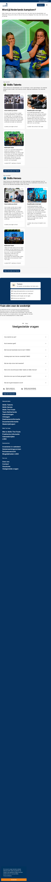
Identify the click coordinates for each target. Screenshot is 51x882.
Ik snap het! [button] (14, 879)
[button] (46, 5)
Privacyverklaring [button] (7, 875)
